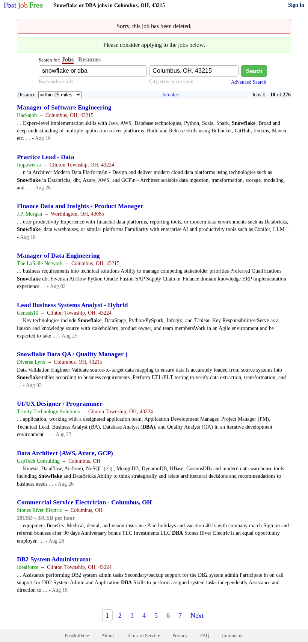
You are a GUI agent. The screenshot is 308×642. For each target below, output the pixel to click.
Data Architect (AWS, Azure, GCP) (65, 453)
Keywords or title (56, 81)
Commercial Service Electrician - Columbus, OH (84, 502)
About (107, 635)
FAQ (204, 635)
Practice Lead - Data (45, 156)
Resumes (89, 59)
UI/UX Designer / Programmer (60, 403)
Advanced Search (248, 82)
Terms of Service (143, 635)
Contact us (232, 635)
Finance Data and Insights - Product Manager (80, 206)
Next (197, 615)
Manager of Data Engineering (58, 255)
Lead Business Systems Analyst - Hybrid (72, 305)
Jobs (68, 59)
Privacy (180, 635)
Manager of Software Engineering (64, 107)
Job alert (171, 95)
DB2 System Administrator (54, 559)
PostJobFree (77, 635)
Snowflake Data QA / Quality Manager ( (72, 354)
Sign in (296, 5)
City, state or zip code (171, 81)
